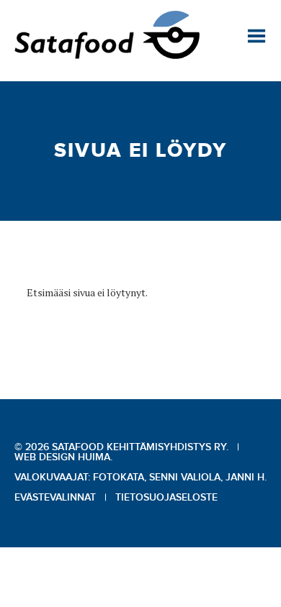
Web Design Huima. (63, 457)
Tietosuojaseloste (166, 498)
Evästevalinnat (55, 498)
